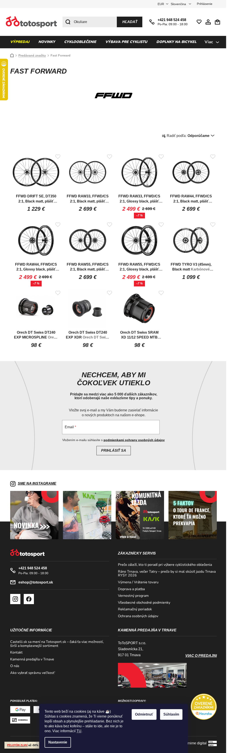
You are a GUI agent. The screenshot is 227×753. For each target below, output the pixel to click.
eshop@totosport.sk (34, 582)
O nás (13, 666)
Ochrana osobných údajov (136, 616)
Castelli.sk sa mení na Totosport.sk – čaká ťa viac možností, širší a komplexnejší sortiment (55, 644)
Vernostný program (131, 596)
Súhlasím (170, 714)
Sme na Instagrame (35, 483)
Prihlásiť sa (111, 450)
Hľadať (128, 22)
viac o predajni (199, 656)
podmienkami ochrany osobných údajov (132, 440)
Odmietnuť (142, 714)
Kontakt (15, 653)
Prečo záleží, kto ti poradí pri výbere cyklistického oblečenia (163, 565)
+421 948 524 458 (170, 20)
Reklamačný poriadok (133, 609)
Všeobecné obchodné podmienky (142, 603)
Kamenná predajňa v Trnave (31, 660)
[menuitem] (18, 42)
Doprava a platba (129, 589)
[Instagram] (14, 599)
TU (77, 731)
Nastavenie (56, 742)
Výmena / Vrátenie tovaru (136, 582)
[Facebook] (27, 599)
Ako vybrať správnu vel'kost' (31, 673)
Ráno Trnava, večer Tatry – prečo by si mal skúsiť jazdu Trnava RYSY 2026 (165, 574)
